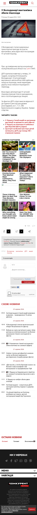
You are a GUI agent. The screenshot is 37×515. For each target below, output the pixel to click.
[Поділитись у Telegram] (29, 231)
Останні (5, 441)
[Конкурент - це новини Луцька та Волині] (18, 486)
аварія (31, 251)
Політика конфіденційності (9, 511)
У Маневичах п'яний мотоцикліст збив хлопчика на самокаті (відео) (19, 344)
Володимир (10, 251)
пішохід (9, 253)
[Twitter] (16, 461)
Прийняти (32, 509)
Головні (16, 441)
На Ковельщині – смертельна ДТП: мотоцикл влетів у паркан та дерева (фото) (20, 387)
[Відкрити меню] (4, 3)
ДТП (26, 251)
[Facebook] (11, 461)
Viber (29, 243)
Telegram (23, 243)
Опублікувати (28, 282)
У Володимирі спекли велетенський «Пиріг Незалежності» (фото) (20, 325)
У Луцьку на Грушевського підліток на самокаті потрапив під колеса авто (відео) (20, 374)
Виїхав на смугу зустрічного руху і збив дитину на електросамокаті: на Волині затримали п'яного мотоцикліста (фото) (20, 333)
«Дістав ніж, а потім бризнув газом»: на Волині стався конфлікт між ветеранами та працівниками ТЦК (20, 366)
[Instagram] (26, 461)
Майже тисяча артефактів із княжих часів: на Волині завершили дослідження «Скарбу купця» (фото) (19, 355)
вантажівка (19, 251)
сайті (28, 69)
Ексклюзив (29, 441)
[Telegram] (6, 461)
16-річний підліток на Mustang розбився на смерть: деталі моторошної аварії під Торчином (18, 394)
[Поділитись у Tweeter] (16, 231)
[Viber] (30, 461)
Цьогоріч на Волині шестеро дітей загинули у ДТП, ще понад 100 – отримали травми (19, 131)
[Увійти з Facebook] (18, 287)
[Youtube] (21, 462)
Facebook (6, 241)
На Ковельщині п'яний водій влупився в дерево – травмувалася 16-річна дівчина (20, 315)
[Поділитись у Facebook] (4, 231)
